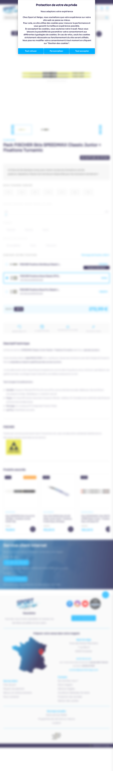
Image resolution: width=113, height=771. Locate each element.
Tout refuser (31, 51)
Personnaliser (56, 51)
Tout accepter (82, 51)
